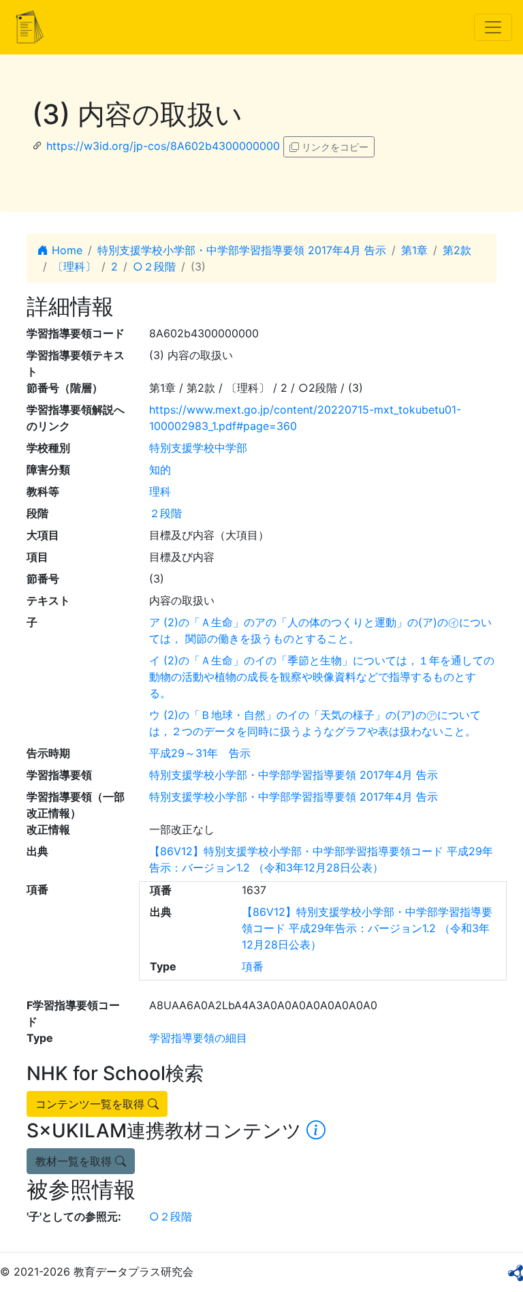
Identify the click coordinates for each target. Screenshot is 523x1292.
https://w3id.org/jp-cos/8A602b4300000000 (163, 146)
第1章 (414, 250)
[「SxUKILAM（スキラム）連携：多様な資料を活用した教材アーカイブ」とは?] (316, 1130)
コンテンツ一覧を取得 (91, 1104)
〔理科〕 (74, 266)
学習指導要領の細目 (198, 1038)
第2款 (457, 250)
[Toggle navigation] (493, 27)
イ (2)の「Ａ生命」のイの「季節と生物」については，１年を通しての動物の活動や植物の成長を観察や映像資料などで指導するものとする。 (321, 676)
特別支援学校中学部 (198, 448)
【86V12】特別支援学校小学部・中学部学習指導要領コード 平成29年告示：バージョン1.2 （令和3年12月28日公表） (367, 928)
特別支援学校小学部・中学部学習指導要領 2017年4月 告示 (241, 250)
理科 (160, 491)
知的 (160, 469)
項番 (253, 966)
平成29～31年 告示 (200, 753)
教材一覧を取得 (75, 1161)
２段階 (165, 513)
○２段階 (154, 266)
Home (65, 250)
